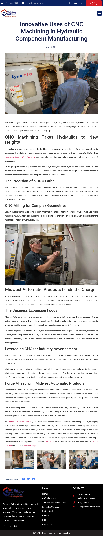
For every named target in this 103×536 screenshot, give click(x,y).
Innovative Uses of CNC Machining (20, 157)
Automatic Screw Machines (54, 502)
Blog (44, 520)
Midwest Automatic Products (20, 422)
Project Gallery (48, 511)
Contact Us (49, 442)
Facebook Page (29, 446)
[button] (99, 13)
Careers (45, 515)
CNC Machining (49, 498)
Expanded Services (50, 507)
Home (45, 494)
